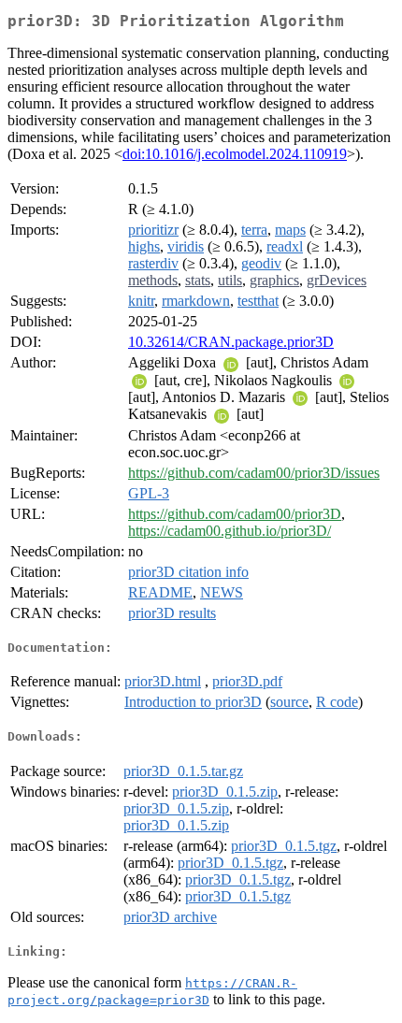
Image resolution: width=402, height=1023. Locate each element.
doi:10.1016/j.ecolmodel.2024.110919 (234, 154)
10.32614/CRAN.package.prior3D (231, 342)
